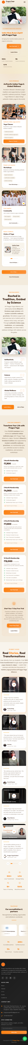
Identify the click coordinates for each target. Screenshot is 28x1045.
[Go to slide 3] (14, 258)
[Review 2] (13, 863)
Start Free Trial (14, 625)
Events (3, 994)
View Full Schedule (14, 277)
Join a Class (20, 407)
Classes (3, 988)
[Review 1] (11, 863)
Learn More (14, 52)
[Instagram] (6, 977)
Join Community (14, 223)
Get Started (13, 46)
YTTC (2, 991)
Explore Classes (14, 141)
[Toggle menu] (24, 2)
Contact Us (4, 997)
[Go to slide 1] (11, 258)
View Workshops (14, 184)
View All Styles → (14, 262)
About (2, 985)
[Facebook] (2, 977)
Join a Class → (14, 272)
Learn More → (8, 407)
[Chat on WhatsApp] (25, 1039)
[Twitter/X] (14, 977)
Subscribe (14, 1032)
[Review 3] (14, 863)
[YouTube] (10, 977)
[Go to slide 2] (13, 258)
